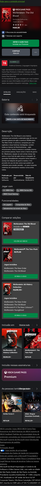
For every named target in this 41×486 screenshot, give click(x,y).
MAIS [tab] (34, 92)
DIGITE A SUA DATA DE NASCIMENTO (20, 119)
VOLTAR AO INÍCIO (20, 241)
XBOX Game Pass (29, 428)
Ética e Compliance (28, 458)
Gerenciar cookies (14, 458)
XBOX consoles (6, 428)
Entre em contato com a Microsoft (13, 456)
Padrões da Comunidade (22, 434)
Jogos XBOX (17, 428)
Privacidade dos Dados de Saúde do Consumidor (19, 453)
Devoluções (34, 439)
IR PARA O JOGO (20, 276)
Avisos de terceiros (18, 461)
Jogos (2, 445)
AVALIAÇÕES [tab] (21, 92)
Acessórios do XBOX (8, 431)
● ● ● (36, 52)
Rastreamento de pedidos (10, 442)
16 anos (13, 62)
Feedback (8, 434)
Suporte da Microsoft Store (18, 439)
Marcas (7, 461)
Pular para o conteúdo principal (12, 1)
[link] (12, 343)
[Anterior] (32, 99)
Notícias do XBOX (23, 431)
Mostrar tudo (24, 325)
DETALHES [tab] (7, 92)
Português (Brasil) (7, 447)
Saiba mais (32, 83)
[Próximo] (37, 99)
